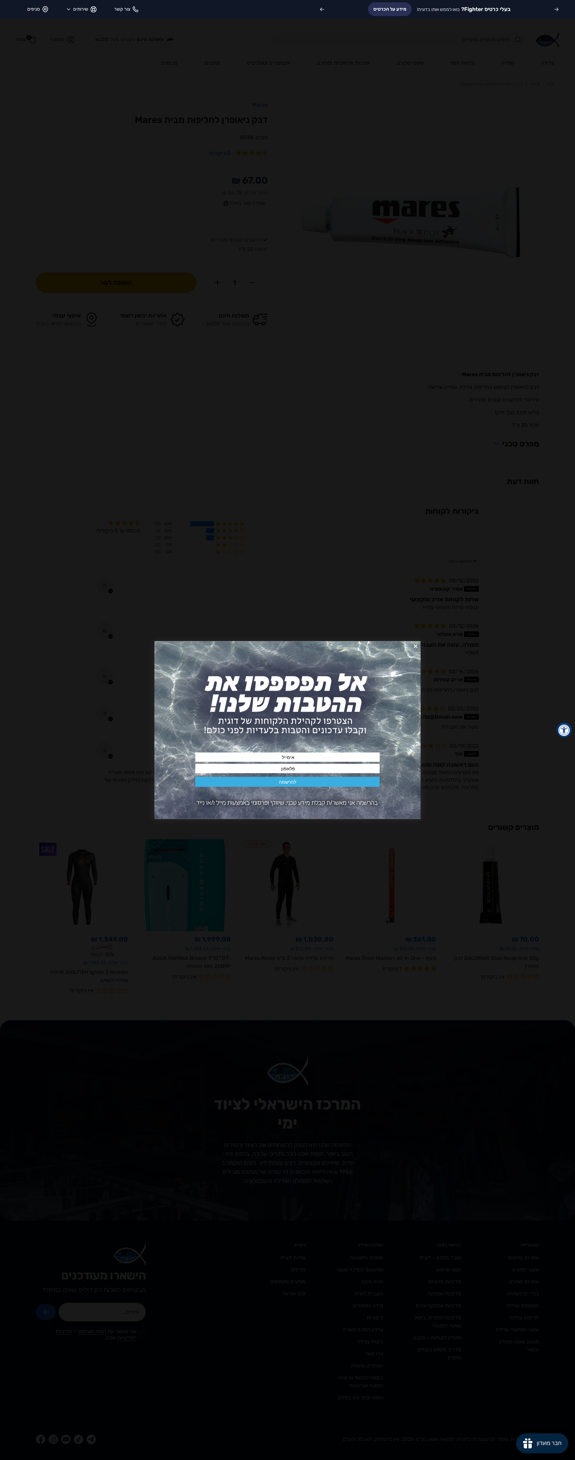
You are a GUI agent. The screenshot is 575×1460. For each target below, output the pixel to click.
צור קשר (122, 9)
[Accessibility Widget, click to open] (564, 730)
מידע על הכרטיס (389, 9)
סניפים (33, 9)
